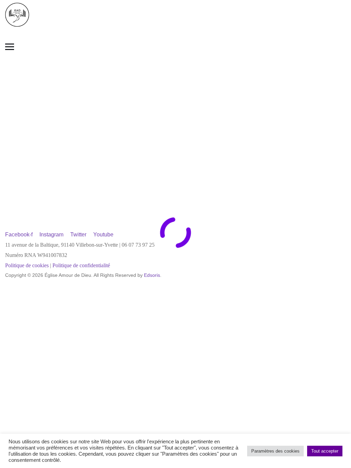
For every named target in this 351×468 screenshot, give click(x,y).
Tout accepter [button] (324, 451)
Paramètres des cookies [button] (275, 451)
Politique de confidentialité (81, 265)
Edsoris (152, 275)
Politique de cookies (27, 265)
